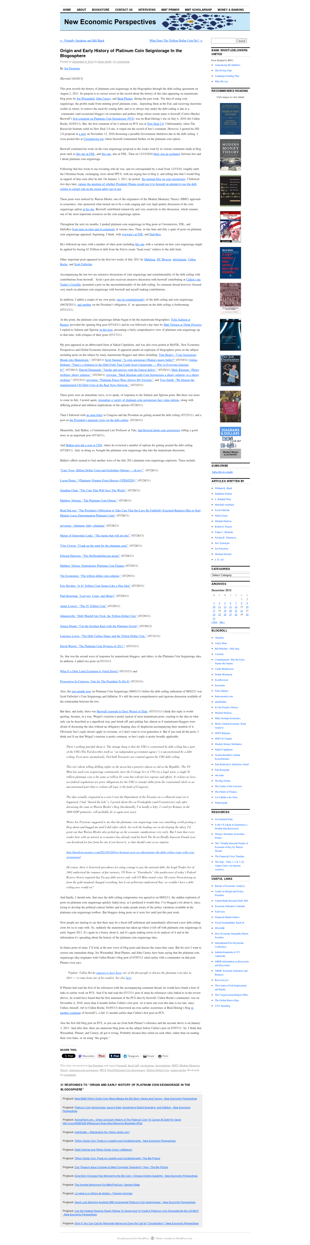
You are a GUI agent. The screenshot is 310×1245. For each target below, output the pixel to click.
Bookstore (100, 10)
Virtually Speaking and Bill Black (82, 40)
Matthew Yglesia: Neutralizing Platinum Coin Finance (92, 566)
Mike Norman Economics (228, 718)
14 (236, 606)
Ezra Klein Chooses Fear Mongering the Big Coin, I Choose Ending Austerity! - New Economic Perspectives (136, 1175)
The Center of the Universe (228, 786)
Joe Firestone (72, 68)
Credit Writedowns (224, 668)
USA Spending (222, 1005)
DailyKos (155, 234)
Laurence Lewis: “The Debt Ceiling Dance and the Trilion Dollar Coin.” (103, 636)
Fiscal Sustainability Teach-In (229, 922)
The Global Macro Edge (227, 1000)
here (128, 978)
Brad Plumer (124, 98)
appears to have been (108, 973)
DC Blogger (164, 259)
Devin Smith (105, 61)
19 (225, 610)
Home (67, 10)
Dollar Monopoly (223, 674)
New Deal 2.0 (155, 124)
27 (230, 614)
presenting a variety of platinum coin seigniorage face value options (138, 400)
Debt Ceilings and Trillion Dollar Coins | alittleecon (103, 1149)
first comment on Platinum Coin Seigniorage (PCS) (104, 119)
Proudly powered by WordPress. (133, 1238)
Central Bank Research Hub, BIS (231, 900)
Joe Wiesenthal (85, 98)
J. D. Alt (219, 559)
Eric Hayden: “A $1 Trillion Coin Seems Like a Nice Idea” (95, 586)
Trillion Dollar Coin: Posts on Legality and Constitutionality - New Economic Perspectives (125, 1140)
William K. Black (223, 488)
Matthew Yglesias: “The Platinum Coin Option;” (89, 500)
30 (247, 614)
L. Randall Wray (223, 499)
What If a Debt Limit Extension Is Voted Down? (89, 671)
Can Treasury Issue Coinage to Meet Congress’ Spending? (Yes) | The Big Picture (121, 1167)
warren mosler (178, 1070)
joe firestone (147, 1065)
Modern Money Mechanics (228, 744)
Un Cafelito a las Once (226, 797)
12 (225, 606)
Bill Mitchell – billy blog (227, 648)
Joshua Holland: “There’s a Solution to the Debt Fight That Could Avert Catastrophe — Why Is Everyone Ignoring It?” (128, 365)
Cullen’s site (193, 279)
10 (214, 606)
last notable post (81, 691)
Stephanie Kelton (223, 493)
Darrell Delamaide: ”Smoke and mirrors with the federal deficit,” (118, 370)
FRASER (220, 928)
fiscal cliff (133, 1065)
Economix (220, 685)
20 (230, 610)
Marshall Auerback (224, 504)
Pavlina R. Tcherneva (225, 537)
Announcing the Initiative (227, 64)
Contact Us (124, 10)
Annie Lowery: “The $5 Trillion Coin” (83, 606)
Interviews (147, 10)
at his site (88, 209)
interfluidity (220, 701)
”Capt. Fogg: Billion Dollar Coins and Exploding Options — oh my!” (102, 470)
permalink (70, 1075)
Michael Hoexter (223, 554)
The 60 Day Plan (223, 70)
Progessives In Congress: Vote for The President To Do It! (95, 681)
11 (219, 606)
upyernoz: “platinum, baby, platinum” (82, 525)
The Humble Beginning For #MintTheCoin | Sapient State (107, 1184)
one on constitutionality (131, 299)
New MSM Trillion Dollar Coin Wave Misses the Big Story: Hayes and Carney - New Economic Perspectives (136, 1098)
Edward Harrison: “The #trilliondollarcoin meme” (90, 556)
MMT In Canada (223, 738)
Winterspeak (221, 802)
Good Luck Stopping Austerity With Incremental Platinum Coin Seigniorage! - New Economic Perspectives (135, 1202)
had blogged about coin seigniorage (159, 430)
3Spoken (219, 637)
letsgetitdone (162, 1065)
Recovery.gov (222, 980)
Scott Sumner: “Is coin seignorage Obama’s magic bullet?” (140, 360)
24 (214, 614)
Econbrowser (221, 679)
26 (225, 614)
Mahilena (149, 259)
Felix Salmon (221, 690)
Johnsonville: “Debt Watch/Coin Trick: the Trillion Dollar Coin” (98, 616)
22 (241, 610)
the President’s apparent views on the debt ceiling (99, 420)
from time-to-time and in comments (93, 229)
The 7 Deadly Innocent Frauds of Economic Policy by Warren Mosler (231, 846)
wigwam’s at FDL (132, 234)
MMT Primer (170, 10)
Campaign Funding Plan (227, 75)
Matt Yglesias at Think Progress (182, 325)
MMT (175, 1065)
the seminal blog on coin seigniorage (163, 179)
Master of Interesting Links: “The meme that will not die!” (95, 535)
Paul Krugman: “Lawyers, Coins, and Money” (87, 596)
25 (219, 614)
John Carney (103, 98)
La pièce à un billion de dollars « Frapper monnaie (103, 1193)
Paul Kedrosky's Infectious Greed (232, 764)
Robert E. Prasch (223, 526)
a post (82, 134)
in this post (106, 330)
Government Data (224, 819)
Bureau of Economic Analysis (230, 885)
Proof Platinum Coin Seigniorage (126, 1070)
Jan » (222, 622)
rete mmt (219, 775)
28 (236, 614)
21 (236, 610)
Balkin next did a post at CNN (84, 445)
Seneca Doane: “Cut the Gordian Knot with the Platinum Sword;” (99, 626)
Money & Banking (231, 10)
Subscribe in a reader (222, 471)
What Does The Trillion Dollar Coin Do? (176, 40)
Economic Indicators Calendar (230, 906)
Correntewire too (94, 139)
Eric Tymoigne (222, 543)
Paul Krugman (222, 769)
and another (84, 304)
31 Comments (121, 61)
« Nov (214, 622)
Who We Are (221, 81)
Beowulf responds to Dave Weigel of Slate (122, 711)
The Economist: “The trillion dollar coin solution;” (90, 576)
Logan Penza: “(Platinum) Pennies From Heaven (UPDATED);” (98, 480)
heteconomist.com (224, 696)
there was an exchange (167, 154)
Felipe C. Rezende (224, 532)
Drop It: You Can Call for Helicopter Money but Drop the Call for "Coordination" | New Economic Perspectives (137, 1223)
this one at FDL (85, 154)
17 (214, 610)
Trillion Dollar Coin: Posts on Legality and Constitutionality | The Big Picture (117, 1158)
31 (214, 618)
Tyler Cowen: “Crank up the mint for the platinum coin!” (94, 546)
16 (247, 606)
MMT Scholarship (198, 10)
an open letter (94, 415)
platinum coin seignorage (83, 1070)
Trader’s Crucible (70, 284)
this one (106, 154)
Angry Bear (221, 643)
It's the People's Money (226, 707)
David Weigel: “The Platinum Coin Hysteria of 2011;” (92, 646)
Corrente (219, 654)
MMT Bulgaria (222, 733)
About (81, 10)
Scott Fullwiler (83, 264)
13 (230, 606)
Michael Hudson (223, 521)
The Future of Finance (226, 791)
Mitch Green (221, 515)
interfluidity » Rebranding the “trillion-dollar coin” (102, 1132)
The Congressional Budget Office (231, 994)
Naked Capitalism (224, 749)
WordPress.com (184, 1238)
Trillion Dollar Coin (157, 1070)
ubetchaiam (179, 259)
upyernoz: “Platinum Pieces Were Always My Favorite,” (120, 380)
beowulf (122, 1065)
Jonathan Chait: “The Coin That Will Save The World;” (93, 490)
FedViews (220, 911)
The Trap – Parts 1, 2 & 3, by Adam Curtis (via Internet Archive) (229, 865)
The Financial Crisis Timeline (229, 856)
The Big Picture (222, 780)
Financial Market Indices (227, 917)
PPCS (103, 1070)
